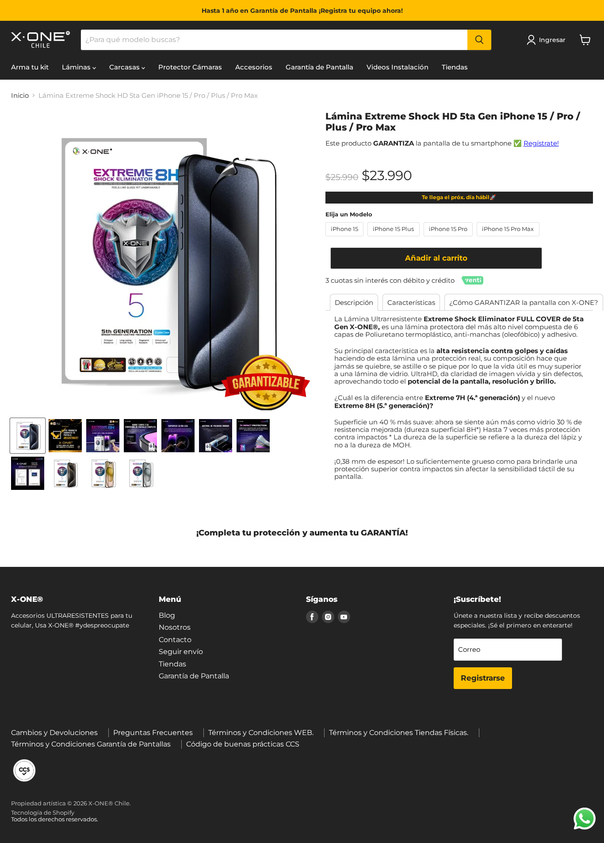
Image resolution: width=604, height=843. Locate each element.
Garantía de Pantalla (319, 67)
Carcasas (125, 67)
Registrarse (483, 678)
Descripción (354, 302)
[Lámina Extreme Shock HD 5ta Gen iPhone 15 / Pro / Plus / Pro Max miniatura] (27, 435)
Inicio (20, 95)
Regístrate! (541, 143)
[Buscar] (479, 40)
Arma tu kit (30, 67)
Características (411, 302)
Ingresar (552, 40)
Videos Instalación (397, 67)
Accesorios (253, 67)
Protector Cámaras (190, 67)
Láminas (77, 67)
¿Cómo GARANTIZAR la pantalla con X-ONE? (523, 302)
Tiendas (455, 67)
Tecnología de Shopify (42, 812)
